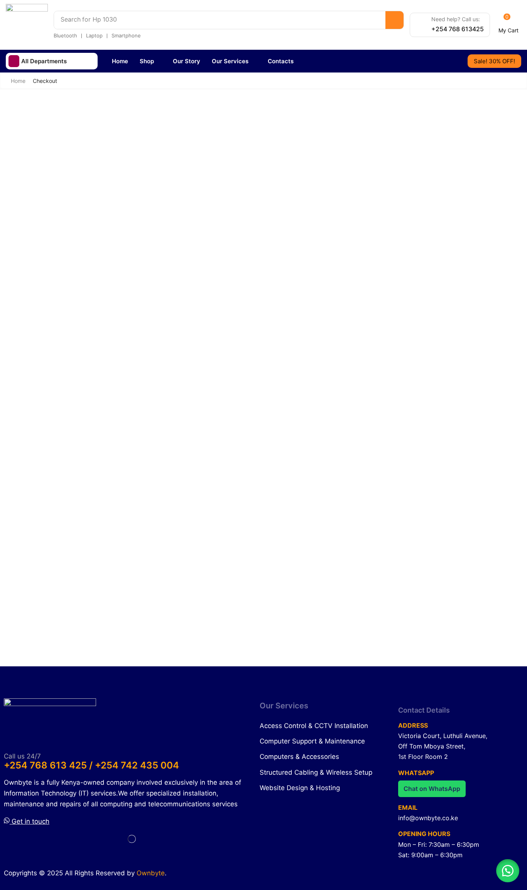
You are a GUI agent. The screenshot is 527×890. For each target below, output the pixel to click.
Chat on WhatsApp (432, 788)
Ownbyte (151, 873)
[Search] (394, 20)
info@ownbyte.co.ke (428, 818)
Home (18, 81)
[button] (508, 25)
